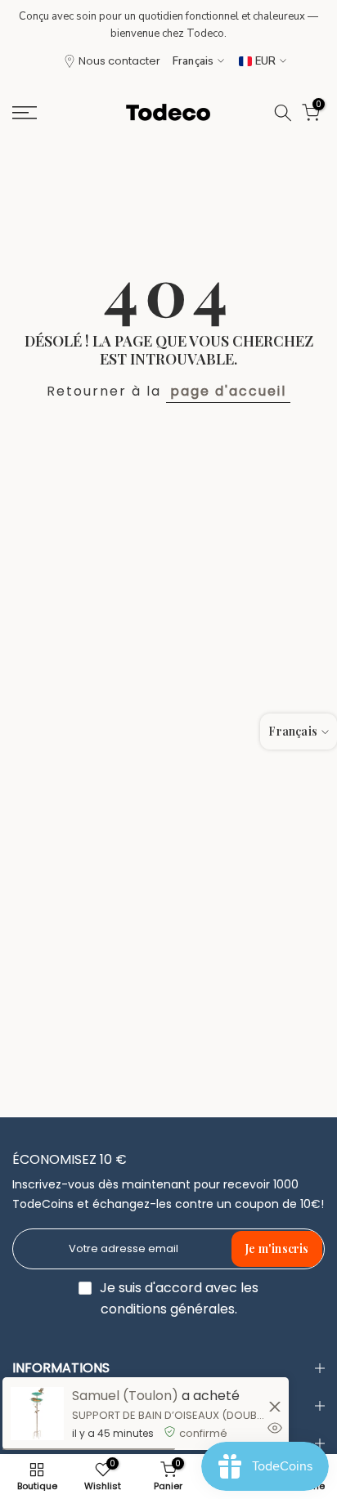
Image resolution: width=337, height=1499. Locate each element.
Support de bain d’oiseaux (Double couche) (168, 1415)
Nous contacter (119, 61)
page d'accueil (228, 391)
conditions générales (168, 1309)
